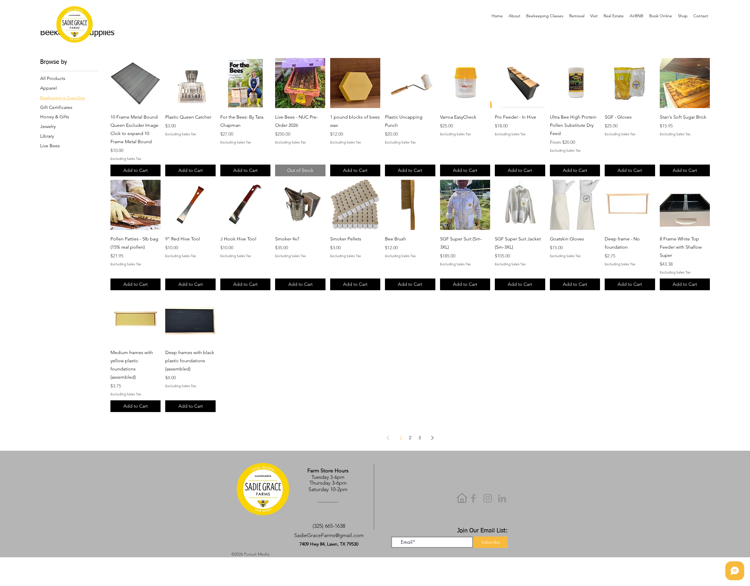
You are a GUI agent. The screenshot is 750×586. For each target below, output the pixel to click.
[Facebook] (473, 498)
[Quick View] (135, 83)
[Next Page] (432, 438)
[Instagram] (487, 498)
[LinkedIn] (502, 498)
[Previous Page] (387, 438)
